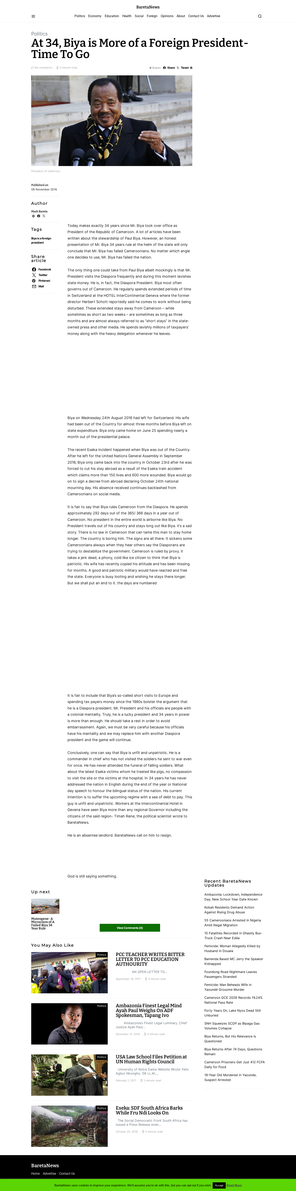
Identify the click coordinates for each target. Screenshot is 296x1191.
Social (139, 16)
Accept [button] (219, 1185)
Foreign (152, 16)
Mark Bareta (39, 211)
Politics (80, 16)
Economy (94, 16)
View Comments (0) (130, 927)
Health (126, 16)
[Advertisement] (99, 199)
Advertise (213, 16)
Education (112, 16)
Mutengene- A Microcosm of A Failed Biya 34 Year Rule (42, 923)
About (181, 16)
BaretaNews (148, 7)
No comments (43, 67)
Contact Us (196, 16)
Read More (234, 1185)
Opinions (167, 16)
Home (35, 1173)
